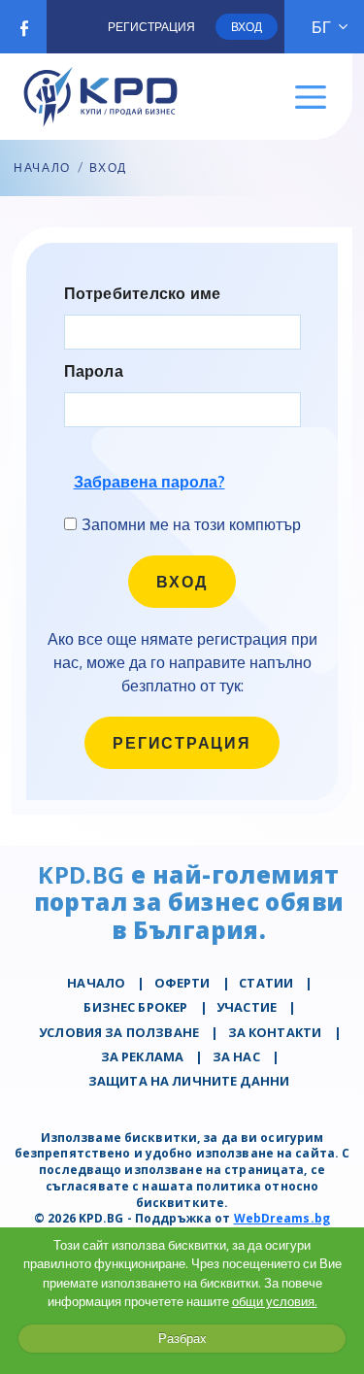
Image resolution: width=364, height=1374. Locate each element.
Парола (93, 371)
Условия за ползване (119, 1032)
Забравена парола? (149, 481)
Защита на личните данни (188, 1080)
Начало (42, 167)
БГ (321, 27)
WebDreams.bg (282, 1218)
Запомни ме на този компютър (191, 524)
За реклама (142, 1056)
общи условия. (274, 1301)
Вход (246, 26)
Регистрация (151, 26)
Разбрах (182, 1338)
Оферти (182, 982)
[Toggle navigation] (311, 98)
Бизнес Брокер (135, 1007)
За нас (236, 1056)
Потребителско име (142, 294)
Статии (266, 982)
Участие (246, 1007)
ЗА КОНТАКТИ (275, 1032)
